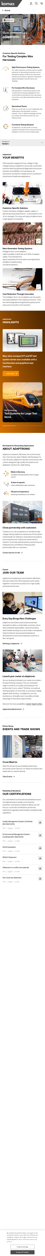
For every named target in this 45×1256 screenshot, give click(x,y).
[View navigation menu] (41, 3)
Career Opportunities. (34, 704)
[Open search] (36, 3)
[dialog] (22, 1243)
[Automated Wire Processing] (8, 3)
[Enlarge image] (38, 200)
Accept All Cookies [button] (22, 1252)
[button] (22, 1246)
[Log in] (31, 3)
